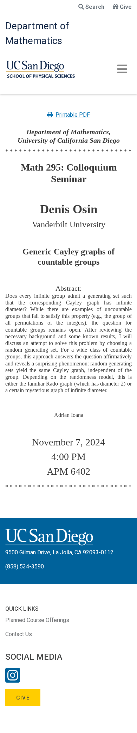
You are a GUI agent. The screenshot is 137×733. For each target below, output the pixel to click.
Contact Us (18, 634)
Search (94, 7)
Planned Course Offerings (37, 620)
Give (126, 7)
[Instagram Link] (12, 680)
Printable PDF (73, 114)
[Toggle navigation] (122, 69)
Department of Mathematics (37, 33)
